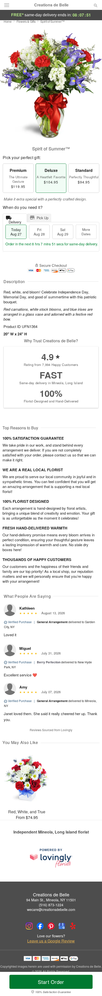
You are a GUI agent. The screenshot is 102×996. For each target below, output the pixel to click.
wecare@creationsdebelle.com (51, 909)
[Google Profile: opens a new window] (61, 926)
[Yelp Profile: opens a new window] (72, 926)
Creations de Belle (51, 5)
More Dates (86, 231)
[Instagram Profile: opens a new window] (29, 926)
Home (8, 21)
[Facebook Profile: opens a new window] (40, 926)
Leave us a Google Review (51, 941)
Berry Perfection (48, 662)
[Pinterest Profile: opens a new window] (51, 926)
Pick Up (43, 217)
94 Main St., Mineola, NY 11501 (51, 899)
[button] (91, 985)
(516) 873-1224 (51, 904)
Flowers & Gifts (26, 21)
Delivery (15, 220)
